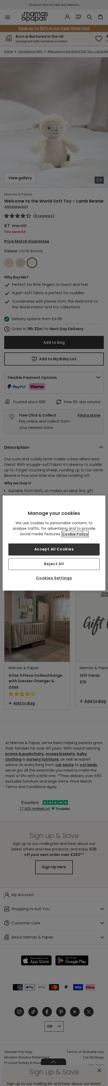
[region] (54, 543)
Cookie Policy (75, 534)
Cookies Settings (54, 578)
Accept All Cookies (54, 549)
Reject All (54, 563)
